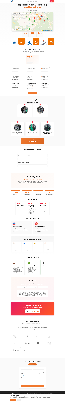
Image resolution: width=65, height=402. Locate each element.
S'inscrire (52, 1)
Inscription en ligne (33, 92)
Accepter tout (13, 399)
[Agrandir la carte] (28, 13)
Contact (36, 1)
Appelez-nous (33, 141)
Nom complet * (23, 368)
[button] (39, 18)
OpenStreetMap (46, 30)
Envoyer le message (32, 386)
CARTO (52, 30)
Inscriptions (27, 1)
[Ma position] (27, 13)
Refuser (19, 399)
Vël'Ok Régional (32, 1)
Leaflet (43, 30)
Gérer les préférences (25, 399)
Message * (22, 377)
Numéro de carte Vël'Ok (41, 373)
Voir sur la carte (30, 62)
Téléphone (22, 373)
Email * (34, 368)
